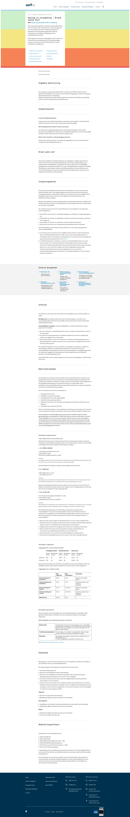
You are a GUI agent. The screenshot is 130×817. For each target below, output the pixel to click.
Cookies (53, 811)
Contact (97, 6)
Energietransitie (75, 6)
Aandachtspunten (52, 51)
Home (55, 6)
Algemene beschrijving (36, 51)
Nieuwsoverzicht (80, 2)
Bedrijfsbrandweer (35, 58)
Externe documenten (35, 56)
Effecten (49, 56)
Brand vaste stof (34, 53)
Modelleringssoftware (36, 61)
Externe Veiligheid (64, 6)
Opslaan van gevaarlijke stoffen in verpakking (44, 22)
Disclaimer (47, 811)
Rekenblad (50, 58)
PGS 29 (65, 239)
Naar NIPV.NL (100, 2)
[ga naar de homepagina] (30, 5)
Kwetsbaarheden (59, 811)
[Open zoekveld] (103, 7)
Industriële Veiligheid (88, 6)
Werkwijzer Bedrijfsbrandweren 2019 (52, 642)
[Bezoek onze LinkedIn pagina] (26, 811)
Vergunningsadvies (52, 53)
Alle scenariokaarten (90, 2)
